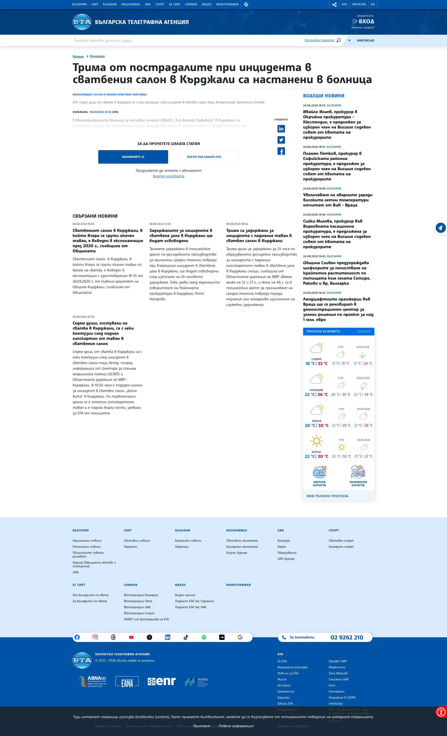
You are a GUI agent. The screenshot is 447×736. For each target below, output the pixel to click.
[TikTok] (187, 637)
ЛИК (148, 4)
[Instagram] (97, 637)
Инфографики (227, 4)
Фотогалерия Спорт (139, 613)
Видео (207, 4)
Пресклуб (359, 4)
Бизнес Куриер (236, 553)
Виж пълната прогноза (327, 496)
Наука (282, 547)
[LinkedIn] (169, 637)
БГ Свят (174, 4)
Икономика (131, 4)
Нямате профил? (363, 27)
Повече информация (236, 725)
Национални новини (87, 541)
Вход (366, 21)
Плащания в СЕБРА (342, 697)
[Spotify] (206, 637)
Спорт (159, 4)
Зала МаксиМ (338, 673)
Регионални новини (87, 547)
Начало (78, 56)
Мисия (282, 679)
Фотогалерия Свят (138, 601)
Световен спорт (341, 541)
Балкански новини (188, 541)
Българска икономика (242, 547)
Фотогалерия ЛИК (137, 607)
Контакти (336, 691)
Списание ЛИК (339, 679)
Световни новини (137, 541)
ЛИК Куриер (286, 559)
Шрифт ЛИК (338, 661)
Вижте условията (168, 176)
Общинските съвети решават (88, 554)
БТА (344, 4)
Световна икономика (242, 541)
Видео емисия (185, 595)
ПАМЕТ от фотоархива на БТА (146, 619)
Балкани (110, 4)
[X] (151, 637)
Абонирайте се (133, 157)
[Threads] (115, 637)
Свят (94, 4)
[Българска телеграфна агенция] (82, 660)
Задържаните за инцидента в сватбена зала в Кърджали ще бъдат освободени (181, 235)
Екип (332, 685)
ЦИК (76, 572)
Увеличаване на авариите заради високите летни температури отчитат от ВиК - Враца (337, 200)
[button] (246, 4)
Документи (286, 691)
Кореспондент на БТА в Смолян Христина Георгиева (109, 94)
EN (373, 4)
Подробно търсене (319, 40)
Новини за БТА (288, 673)
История (284, 685)
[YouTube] (133, 637)
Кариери (284, 697)
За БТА (282, 661)
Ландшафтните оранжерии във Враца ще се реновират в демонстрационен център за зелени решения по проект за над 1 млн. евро (338, 309)
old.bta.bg (335, 704)
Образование (287, 553)
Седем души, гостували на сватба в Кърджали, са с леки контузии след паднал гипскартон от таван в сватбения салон (103, 333)
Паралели (130, 547)
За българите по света (90, 601)
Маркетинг (337, 667)
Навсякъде (365, 40)
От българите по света (91, 595)
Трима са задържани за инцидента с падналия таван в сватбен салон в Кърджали (259, 235)
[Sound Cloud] (223, 637)
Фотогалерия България (141, 595)
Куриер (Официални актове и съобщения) (94, 564)
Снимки (191, 4)
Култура (284, 541)
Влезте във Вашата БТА (204, 157)
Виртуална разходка (293, 667)
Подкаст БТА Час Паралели (194, 601)
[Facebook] (79, 637)
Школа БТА (285, 704)
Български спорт (341, 547)
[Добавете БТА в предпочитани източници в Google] (242, 637)
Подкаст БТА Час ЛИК (191, 607)
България (79, 4)
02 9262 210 (346, 637)
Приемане (201, 725)
